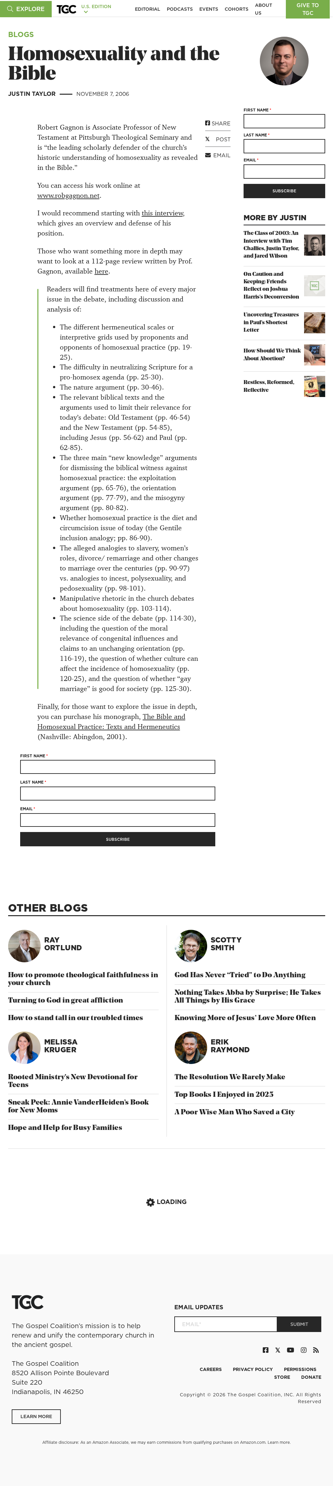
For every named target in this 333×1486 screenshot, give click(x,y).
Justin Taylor (32, 94)
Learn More (36, 1416)
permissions (300, 1369)
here (101, 271)
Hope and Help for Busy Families (65, 1128)
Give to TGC (308, 9)
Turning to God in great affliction (65, 1001)
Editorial (147, 9)
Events (208, 9)
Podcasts (180, 9)
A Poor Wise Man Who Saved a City (235, 1112)
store (282, 1377)
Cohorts (236, 9)
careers (211, 1369)
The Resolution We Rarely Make (230, 1077)
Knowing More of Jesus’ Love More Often (245, 1018)
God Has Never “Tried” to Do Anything (240, 975)
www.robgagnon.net (68, 195)
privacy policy (253, 1369)
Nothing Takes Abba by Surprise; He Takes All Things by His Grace (248, 997)
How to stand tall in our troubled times (75, 1018)
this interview (162, 213)
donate (311, 1377)
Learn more (279, 1442)
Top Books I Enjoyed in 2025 (224, 1095)
